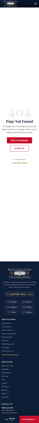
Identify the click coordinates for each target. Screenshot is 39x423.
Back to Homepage (19, 140)
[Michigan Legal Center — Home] (10, 3)
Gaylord (4, 393)
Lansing (4, 383)
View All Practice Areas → (10, 355)
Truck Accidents (7, 330)
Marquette (5, 397)
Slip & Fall (5, 340)
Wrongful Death (7, 337)
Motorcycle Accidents (9, 333)
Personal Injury (7, 323)
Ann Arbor (5, 376)
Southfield (5, 369)
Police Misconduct (8, 344)
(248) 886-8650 (19, 163)
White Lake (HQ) (7, 366)
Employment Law (7, 351)
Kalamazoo (5, 386)
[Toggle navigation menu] (35, 4)
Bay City (4, 390)
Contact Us (19, 148)
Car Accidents (6, 327)
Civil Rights (5, 347)
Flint (3, 379)
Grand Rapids (6, 373)
